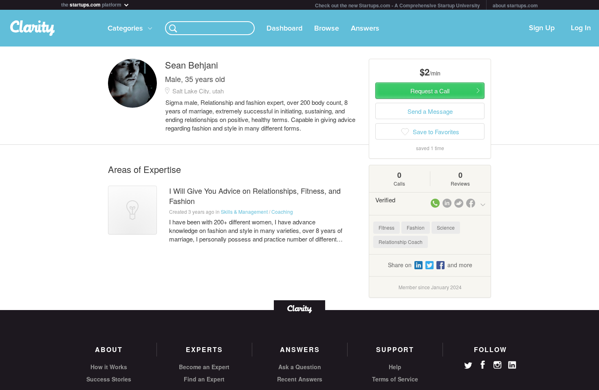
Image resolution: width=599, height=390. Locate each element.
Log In (581, 28)
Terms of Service (395, 379)
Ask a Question (299, 367)
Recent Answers (299, 379)
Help (395, 367)
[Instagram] (497, 365)
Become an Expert (204, 367)
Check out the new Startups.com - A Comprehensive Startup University (397, 5)
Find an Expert (204, 379)
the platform (92, 4)
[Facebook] (483, 365)
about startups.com (515, 5)
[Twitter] (468, 366)
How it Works (108, 367)
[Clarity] (299, 308)
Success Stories (108, 379)
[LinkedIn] (512, 365)
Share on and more (430, 265)
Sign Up (542, 28)
